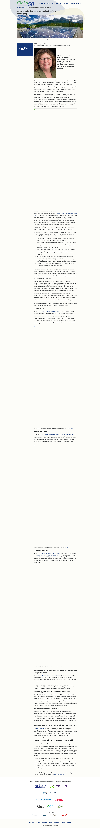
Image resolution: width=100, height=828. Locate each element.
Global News (55, 211)
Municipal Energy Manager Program (51, 676)
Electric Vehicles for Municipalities (51, 553)
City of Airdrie (70, 428)
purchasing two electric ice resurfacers (47, 555)
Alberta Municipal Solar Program (50, 311)
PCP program (40, 728)
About (60, 3)
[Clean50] (24, 4)
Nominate (55, 3)
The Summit (66, 3)
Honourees (42, 3)
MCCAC (66, 547)
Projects (49, 3)
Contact (78, 3)
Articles (73, 3)
